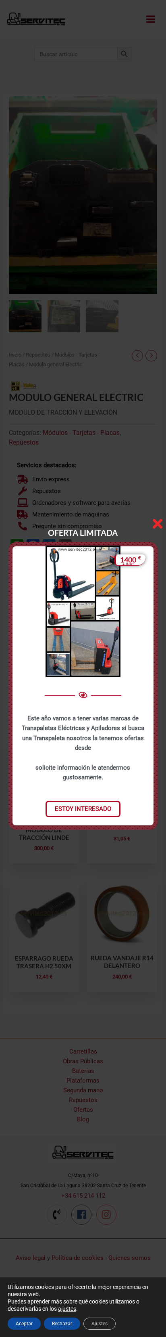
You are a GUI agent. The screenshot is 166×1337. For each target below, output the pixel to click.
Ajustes (99, 1324)
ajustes (67, 1309)
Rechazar (62, 1324)
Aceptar (24, 1324)
